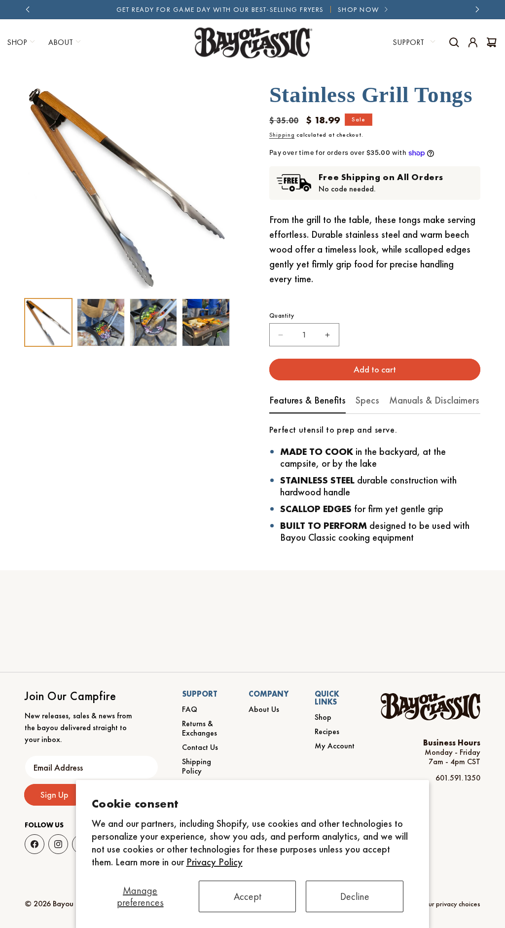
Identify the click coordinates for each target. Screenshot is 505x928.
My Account (335, 746)
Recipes (327, 731)
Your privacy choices (451, 903)
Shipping (282, 135)
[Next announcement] (477, 9)
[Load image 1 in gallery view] (48, 322)
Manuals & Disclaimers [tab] (434, 400)
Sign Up (54, 794)
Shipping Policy (196, 766)
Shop (323, 717)
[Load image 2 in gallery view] (100, 322)
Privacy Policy (214, 861)
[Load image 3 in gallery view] (153, 322)
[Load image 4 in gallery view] (205, 322)
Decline (354, 896)
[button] (63, 43)
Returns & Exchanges (199, 728)
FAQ (189, 709)
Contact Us (200, 747)
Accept (247, 896)
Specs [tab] (367, 400)
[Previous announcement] (27, 9)
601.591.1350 (457, 778)
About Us (264, 709)
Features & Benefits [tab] (307, 400)
